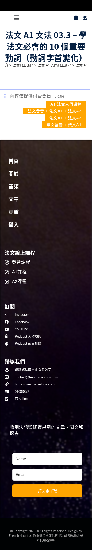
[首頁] (6, 65)
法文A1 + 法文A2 (65, 118)
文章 (13, 199)
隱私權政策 (75, 535)
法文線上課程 (20, 252)
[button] (16, 18)
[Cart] (76, 17)
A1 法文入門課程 (66, 104)
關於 (13, 174)
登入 (13, 225)
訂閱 (10, 306)
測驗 (13, 212)
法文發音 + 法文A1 (64, 125)
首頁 (13, 161)
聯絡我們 (15, 361)
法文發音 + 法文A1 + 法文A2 (55, 111)
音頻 (13, 187)
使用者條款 (47, 540)
